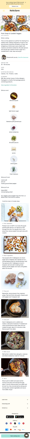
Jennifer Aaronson (23, 57)
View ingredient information (9, 85)
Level (2, 67)
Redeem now (15, 6)
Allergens (4, 76)
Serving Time (4, 62)
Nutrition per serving (7, 72)
